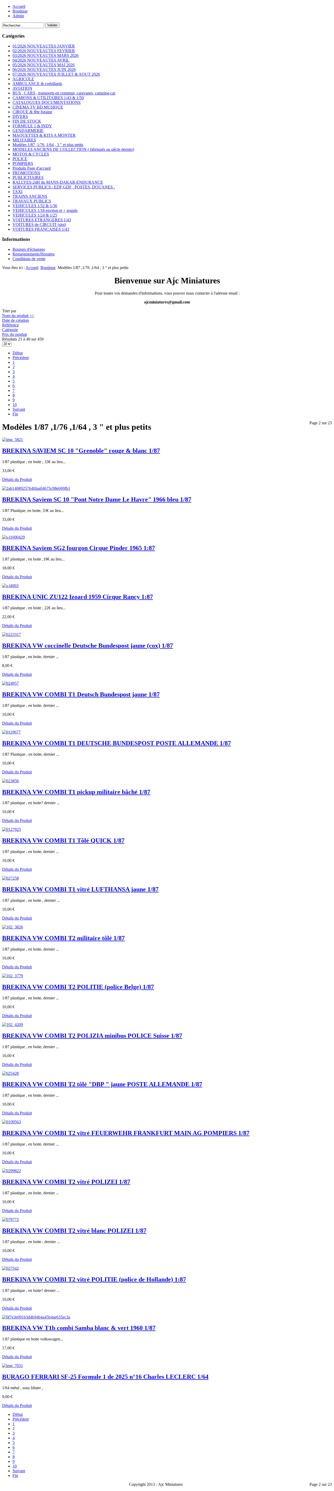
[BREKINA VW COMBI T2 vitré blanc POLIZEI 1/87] (10, 1219)
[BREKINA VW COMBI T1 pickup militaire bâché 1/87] (10, 781)
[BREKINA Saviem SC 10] (36, 488)
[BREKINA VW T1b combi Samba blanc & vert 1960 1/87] (36, 1317)
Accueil (19, 6)
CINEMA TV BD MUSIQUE (38, 107)
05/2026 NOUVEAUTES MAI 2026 (44, 65)
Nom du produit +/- (18, 315)
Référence (10, 325)
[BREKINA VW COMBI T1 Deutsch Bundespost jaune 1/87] (10, 683)
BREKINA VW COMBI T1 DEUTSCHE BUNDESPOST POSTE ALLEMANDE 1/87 (116, 743)
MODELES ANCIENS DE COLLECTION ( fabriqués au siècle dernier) (73, 149)
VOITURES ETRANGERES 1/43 (42, 220)
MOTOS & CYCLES (31, 154)
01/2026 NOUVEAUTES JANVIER (44, 46)
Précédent (21, 357)
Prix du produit (14, 334)
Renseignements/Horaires (34, 254)
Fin (15, 414)
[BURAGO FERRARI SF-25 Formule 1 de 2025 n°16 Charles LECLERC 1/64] (12, 1365)
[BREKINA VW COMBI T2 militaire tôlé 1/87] (12, 927)
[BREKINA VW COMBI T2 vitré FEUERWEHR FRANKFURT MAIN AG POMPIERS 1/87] (11, 1122)
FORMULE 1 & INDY (32, 126)
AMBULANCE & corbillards (37, 83)
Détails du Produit (17, 479)
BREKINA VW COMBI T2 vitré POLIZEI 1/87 (66, 1181)
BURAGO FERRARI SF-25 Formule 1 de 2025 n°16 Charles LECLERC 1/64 (105, 1376)
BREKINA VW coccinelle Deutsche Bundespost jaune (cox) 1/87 (87, 645)
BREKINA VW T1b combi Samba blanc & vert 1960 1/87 (79, 1328)
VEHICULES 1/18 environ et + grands (45, 210)
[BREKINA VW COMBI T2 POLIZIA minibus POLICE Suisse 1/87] (12, 1024)
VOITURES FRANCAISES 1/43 (41, 229)
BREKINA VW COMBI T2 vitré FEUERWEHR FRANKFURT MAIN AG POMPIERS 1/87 (125, 1133)
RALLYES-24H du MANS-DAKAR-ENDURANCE (58, 182)
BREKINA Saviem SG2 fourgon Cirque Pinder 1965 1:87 (78, 548)
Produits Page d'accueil (32, 168)
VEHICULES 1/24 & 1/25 (35, 215)
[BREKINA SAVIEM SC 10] (12, 439)
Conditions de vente (29, 259)
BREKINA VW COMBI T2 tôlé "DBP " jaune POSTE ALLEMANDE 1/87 (102, 1084)
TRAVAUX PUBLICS (32, 201)
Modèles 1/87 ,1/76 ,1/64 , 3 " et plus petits (48, 144)
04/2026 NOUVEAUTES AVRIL (41, 60)
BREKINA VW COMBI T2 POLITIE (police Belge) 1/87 (78, 986)
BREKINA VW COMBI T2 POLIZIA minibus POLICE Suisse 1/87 (92, 1035)
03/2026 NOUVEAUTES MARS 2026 (46, 55)
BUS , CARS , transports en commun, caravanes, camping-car (64, 93)
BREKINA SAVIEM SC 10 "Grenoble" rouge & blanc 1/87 (81, 450)
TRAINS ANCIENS (30, 196)
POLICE (20, 159)
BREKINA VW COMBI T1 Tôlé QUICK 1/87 (63, 840)
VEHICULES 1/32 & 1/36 (35, 206)
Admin (18, 16)
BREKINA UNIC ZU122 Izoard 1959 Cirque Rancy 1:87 (77, 596)
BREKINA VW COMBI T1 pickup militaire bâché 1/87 (76, 792)
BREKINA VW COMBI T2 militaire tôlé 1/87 (63, 938)
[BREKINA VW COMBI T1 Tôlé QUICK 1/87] (11, 829)
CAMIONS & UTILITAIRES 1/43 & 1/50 (48, 98)
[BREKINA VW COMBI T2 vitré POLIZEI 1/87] (11, 1170)
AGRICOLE (23, 79)
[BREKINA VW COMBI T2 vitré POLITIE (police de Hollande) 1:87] (10, 1268)
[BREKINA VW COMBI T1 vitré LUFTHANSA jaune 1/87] (10, 878)
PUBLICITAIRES (28, 177)
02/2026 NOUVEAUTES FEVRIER (44, 51)
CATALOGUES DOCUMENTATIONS (47, 102)
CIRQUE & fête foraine (32, 112)
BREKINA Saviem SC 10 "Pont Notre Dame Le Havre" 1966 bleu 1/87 (96, 499)
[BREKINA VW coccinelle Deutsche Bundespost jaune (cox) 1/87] (11, 634)
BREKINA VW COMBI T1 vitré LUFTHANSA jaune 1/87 (80, 889)
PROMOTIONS (26, 173)
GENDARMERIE (28, 130)
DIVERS (20, 116)
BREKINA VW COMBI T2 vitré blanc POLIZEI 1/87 (74, 1230)
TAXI (17, 191)
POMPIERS (23, 163)
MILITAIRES (24, 140)
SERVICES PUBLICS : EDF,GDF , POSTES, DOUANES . (64, 187)
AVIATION (22, 88)
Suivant (19, 409)
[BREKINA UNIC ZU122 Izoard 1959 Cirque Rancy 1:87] (10, 585)
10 (15, 404)
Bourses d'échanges (29, 249)
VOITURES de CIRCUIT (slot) (39, 224)
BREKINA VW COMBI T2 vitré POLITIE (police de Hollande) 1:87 (94, 1279)
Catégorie (10, 329)
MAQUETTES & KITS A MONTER (44, 135)
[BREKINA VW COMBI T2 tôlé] (10, 1073)
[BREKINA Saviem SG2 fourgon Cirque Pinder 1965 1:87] (13, 537)
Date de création (15, 320)
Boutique (20, 11)
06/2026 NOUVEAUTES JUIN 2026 (44, 69)
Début (18, 353)
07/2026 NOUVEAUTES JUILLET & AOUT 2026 (56, 74)
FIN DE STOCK (27, 121)
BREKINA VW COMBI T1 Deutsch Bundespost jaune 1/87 (81, 694)
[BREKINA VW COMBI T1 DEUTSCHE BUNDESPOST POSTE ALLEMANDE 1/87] (11, 732)
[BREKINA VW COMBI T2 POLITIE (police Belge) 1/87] (12, 976)
